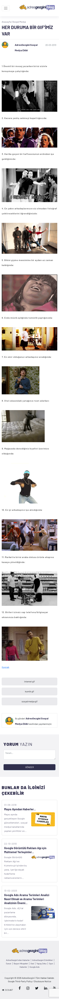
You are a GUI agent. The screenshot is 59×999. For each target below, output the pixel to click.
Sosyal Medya (19, 21)
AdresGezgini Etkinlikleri (42, 960)
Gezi (32, 963)
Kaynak (5, 667)
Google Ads (35, 967)
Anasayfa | (7, 21)
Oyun (51, 963)
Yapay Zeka (41, 963)
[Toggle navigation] (6, 8)
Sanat (8, 963)
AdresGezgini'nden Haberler (18, 960)
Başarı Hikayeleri (21, 963)
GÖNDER (29, 767)
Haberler (23, 967)
